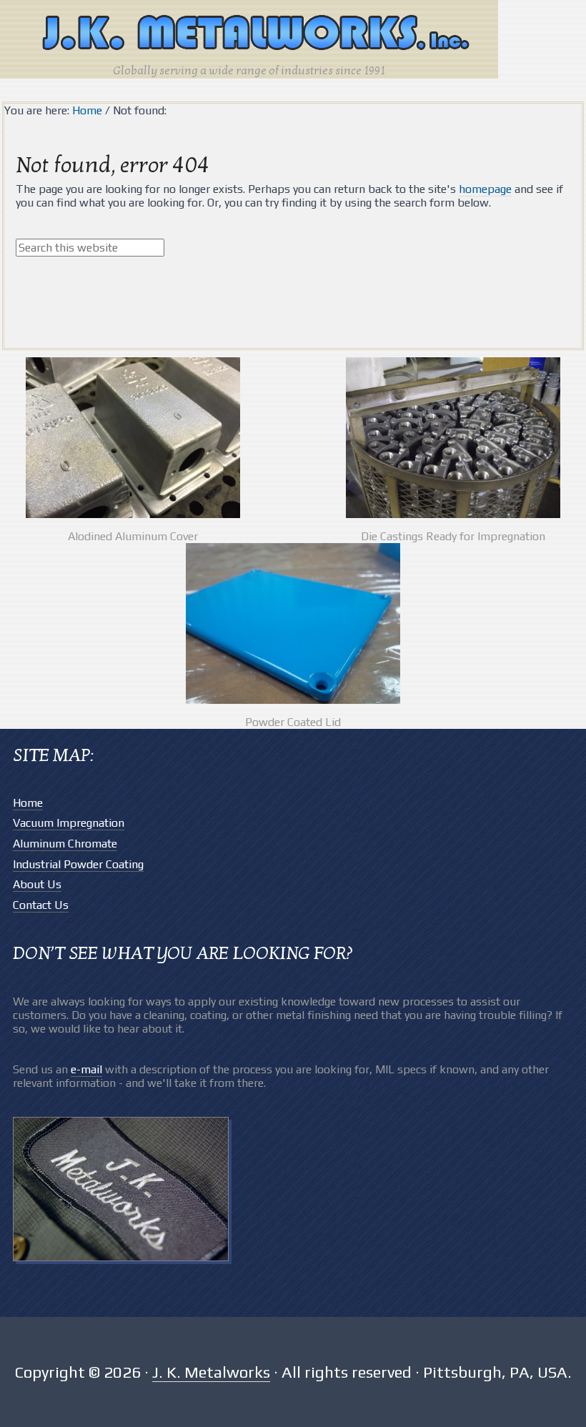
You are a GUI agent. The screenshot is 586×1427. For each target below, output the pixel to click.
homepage (485, 189)
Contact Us (41, 905)
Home (28, 803)
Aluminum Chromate (65, 843)
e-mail (86, 1069)
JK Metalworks (249, 34)
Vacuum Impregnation (68, 823)
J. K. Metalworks (211, 1372)
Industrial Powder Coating (78, 864)
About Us (37, 884)
